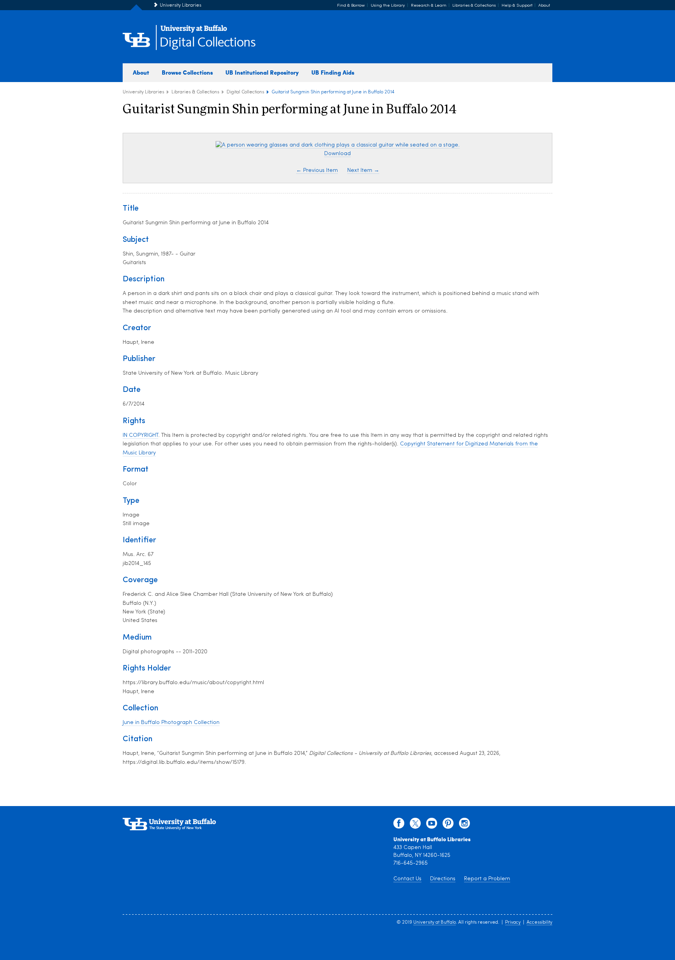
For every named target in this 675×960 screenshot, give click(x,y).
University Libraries (180, 5)
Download (337, 154)
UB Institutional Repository (262, 72)
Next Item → (363, 170)
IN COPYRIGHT (140, 435)
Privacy (513, 922)
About (544, 6)
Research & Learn (428, 6)
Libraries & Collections (474, 6)
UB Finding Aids (332, 72)
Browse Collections (187, 72)
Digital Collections (207, 43)
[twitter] (415, 825)
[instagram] (464, 825)
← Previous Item (317, 170)
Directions (442, 879)
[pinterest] (448, 825)
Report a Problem (487, 879)
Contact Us (407, 879)
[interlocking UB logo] (194, 31)
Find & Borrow (351, 6)
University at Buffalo (434, 922)
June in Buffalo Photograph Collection (171, 723)
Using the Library (388, 6)
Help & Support (517, 6)
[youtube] (431, 825)
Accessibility (539, 922)
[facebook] (398, 825)
